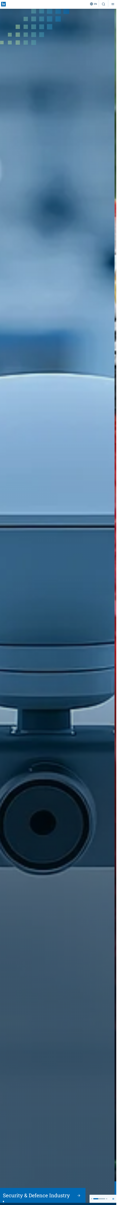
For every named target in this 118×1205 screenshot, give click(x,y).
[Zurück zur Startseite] (3, 4)
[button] (91, 1198)
